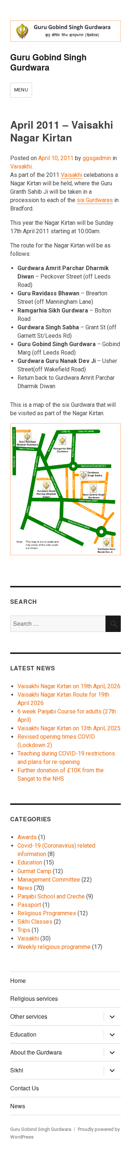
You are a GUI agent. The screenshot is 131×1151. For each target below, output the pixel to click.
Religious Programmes (46, 913)
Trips (23, 930)
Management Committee (48, 879)
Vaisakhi (21, 166)
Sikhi (16, 1070)
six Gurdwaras (95, 200)
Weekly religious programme (54, 946)
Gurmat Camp (34, 871)
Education (29, 862)
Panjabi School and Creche (51, 896)
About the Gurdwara (36, 1052)
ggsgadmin (97, 158)
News (24, 888)
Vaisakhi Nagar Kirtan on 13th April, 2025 (68, 728)
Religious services (34, 998)
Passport (29, 904)
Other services (28, 1016)
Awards (27, 837)
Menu (21, 89)
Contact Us (24, 1088)
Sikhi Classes (34, 921)
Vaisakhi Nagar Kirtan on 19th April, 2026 (68, 686)
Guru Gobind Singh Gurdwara (48, 62)
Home (18, 980)
